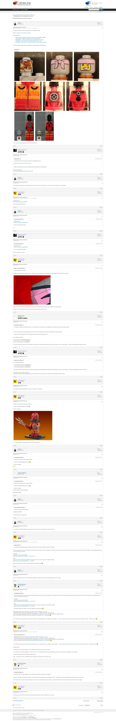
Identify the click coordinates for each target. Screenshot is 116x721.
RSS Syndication (41, 710)
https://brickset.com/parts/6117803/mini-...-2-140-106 (23, 560)
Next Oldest (15, 700)
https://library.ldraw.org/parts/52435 (24, 404)
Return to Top (28, 710)
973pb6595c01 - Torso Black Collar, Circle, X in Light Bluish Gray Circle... (30, 39)
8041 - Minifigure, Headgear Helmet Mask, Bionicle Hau (26, 37)
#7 (102, 265)
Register (26, 9)
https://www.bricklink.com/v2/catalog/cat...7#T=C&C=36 (23, 556)
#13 (102, 478)
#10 (102, 386)
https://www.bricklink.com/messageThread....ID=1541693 (38, 615)
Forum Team (15, 710)
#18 (102, 590)
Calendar (97, 7)
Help (102, 7)
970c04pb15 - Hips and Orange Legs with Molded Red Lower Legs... (29, 40)
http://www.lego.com (57, 718)
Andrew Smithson (22, 472)
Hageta (19, 22)
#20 (102, 669)
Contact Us (20, 710)
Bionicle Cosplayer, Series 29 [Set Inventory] (21, 32)
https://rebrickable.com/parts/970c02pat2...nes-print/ (37, 611)
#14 (102, 504)
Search (91, 7)
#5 (102, 216)
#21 (102, 692)
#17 (102, 575)
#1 (102, 28)
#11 (102, 401)
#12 (102, 454)
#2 (102, 155)
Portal (87, 7)
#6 (102, 240)
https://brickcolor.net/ (71, 618)
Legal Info (28, 713)
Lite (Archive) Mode (35, 710)
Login (23, 9)
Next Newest (20, 700)
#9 (102, 357)
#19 (102, 631)
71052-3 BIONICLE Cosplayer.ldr (21, 442)
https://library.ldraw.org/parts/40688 (20, 554)
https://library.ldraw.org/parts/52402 (20, 201)
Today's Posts (100, 11)
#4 (102, 198)
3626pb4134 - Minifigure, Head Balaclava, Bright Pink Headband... (28, 38)
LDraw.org (24, 710)
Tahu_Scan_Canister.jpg (20, 142)
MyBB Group (34, 717)
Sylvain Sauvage (21, 584)
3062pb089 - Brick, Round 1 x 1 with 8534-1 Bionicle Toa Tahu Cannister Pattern (31, 42)
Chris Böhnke (35, 28)
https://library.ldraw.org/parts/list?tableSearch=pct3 (23, 171)
